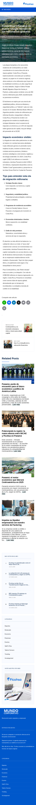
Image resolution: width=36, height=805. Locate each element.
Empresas (8, 638)
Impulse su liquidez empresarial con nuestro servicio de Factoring (13, 522)
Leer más (16, 405)
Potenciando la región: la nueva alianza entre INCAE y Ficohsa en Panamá (14, 433)
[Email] (23, 303)
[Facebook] (29, 14)
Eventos (7, 642)
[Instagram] (32, 14)
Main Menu (7, 9)
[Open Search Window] (2, 14)
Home (3, 36)
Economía (11, 36)
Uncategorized (9, 658)
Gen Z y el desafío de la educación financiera (21, 343)
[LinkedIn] (13, 303)
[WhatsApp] (4, 303)
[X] (18, 303)
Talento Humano (9, 650)
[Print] (4, 309)
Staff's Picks (8, 646)
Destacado (8, 630)
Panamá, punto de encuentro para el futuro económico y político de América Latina (13, 387)
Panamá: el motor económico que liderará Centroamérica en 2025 (13, 479)
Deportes (7, 626)
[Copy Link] (28, 303)
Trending (17, 36)
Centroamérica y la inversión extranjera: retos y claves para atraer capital (14, 329)
